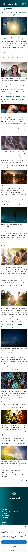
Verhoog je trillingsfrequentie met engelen (13, 407)
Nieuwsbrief (5, 515)
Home (3, 507)
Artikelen (5, 517)
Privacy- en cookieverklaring (7, 553)
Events (4, 522)
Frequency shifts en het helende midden (13, 443)
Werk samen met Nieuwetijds (10, 511)
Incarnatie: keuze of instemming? (10, 204)
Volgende (23, 480)
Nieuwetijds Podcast (8, 520)
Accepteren (14, 542)
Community (5, 524)
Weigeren (14, 546)
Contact (4, 513)
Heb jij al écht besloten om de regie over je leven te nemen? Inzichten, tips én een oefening (14, 99)
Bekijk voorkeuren (14, 550)
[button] (26, 527)
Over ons (4, 509)
